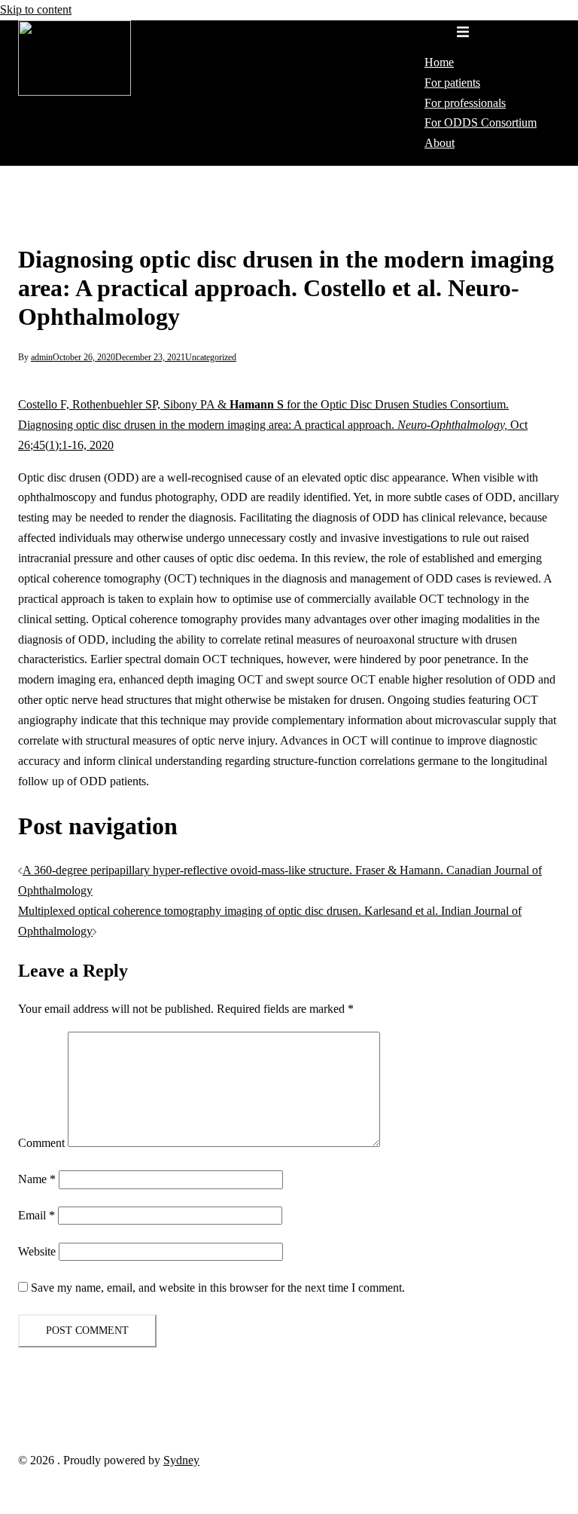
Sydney (181, 1460)
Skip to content (35, 9)
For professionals (465, 102)
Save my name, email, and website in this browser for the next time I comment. (218, 1287)
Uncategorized (210, 357)
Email (36, 1215)
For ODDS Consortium (480, 122)
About (439, 142)
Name (37, 1179)
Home (439, 62)
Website (37, 1251)
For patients (452, 82)
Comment (41, 1142)
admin (42, 357)
